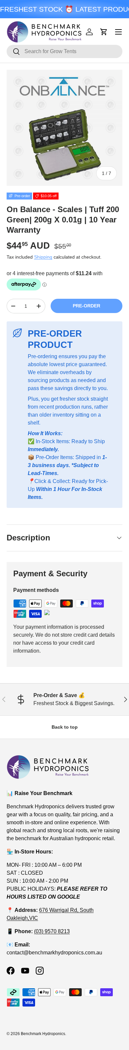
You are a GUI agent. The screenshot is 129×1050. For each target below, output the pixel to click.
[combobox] (64, 51)
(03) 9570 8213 (52, 931)
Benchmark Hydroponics (43, 1033)
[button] (104, 32)
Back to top (65, 727)
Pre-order (86, 305)
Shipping (43, 257)
